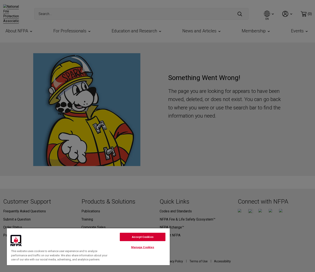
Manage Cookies (142, 247)
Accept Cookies (142, 237)
